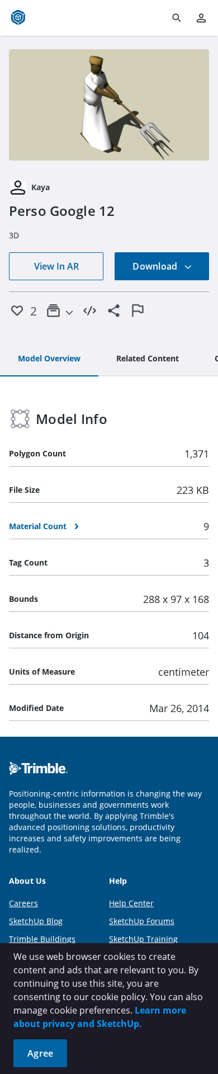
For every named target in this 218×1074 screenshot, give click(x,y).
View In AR (56, 266)
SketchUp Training (143, 939)
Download (155, 266)
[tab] (49, 359)
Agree (40, 1053)
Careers (23, 903)
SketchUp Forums (141, 921)
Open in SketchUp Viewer (109, 104)
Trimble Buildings (42, 939)
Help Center (131, 903)
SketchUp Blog (36, 921)
